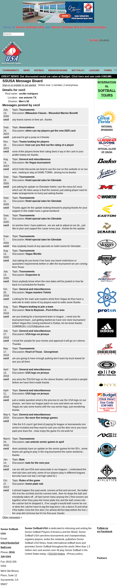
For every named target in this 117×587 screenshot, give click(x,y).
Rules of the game (29, 480)
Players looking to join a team (36, 306)
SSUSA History (56, 554)
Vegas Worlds (33, 254)
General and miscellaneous (35, 159)
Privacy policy (75, 554)
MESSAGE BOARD (57, 70)
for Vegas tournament (37, 162)
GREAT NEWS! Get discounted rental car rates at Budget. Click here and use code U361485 (56, 76)
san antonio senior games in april (44, 442)
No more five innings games (41, 417)
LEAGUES (94, 70)
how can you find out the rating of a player (49, 145)
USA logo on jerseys (37, 334)
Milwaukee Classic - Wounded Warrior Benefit (51, 113)
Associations (26, 127)
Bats (22, 459)
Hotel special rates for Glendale (43, 180)
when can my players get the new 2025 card (50, 130)
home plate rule (34, 484)
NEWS (26, 70)
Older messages (11, 517)
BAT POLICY (78, 70)
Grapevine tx (32, 275)
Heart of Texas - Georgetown (41, 352)
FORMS (108, 70)
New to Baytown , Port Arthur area (44, 310)
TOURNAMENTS (10, 70)
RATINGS (39, 70)
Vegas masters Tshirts (38, 292)
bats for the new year (37, 463)
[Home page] (12, 63)
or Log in (99, 40)
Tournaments (27, 109)
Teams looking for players (34, 141)
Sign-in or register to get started (19, 85)
